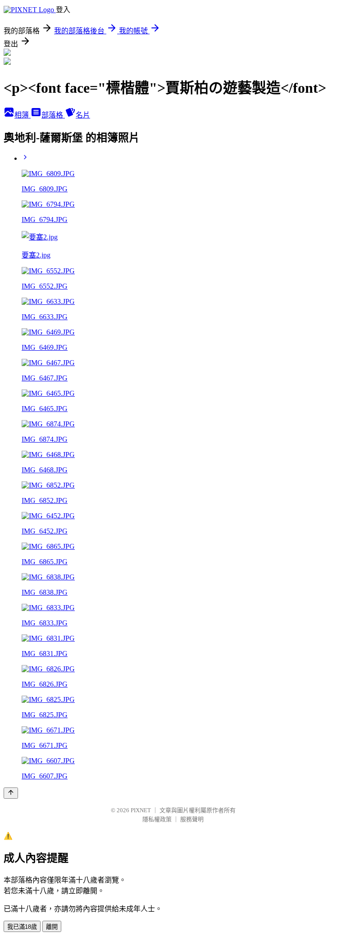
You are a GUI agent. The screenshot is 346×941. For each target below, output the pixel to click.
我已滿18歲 (22, 926)
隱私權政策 (157, 819)
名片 (83, 115)
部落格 (53, 115)
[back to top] (11, 793)
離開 (52, 926)
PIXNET (141, 810)
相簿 (22, 115)
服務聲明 (192, 819)
